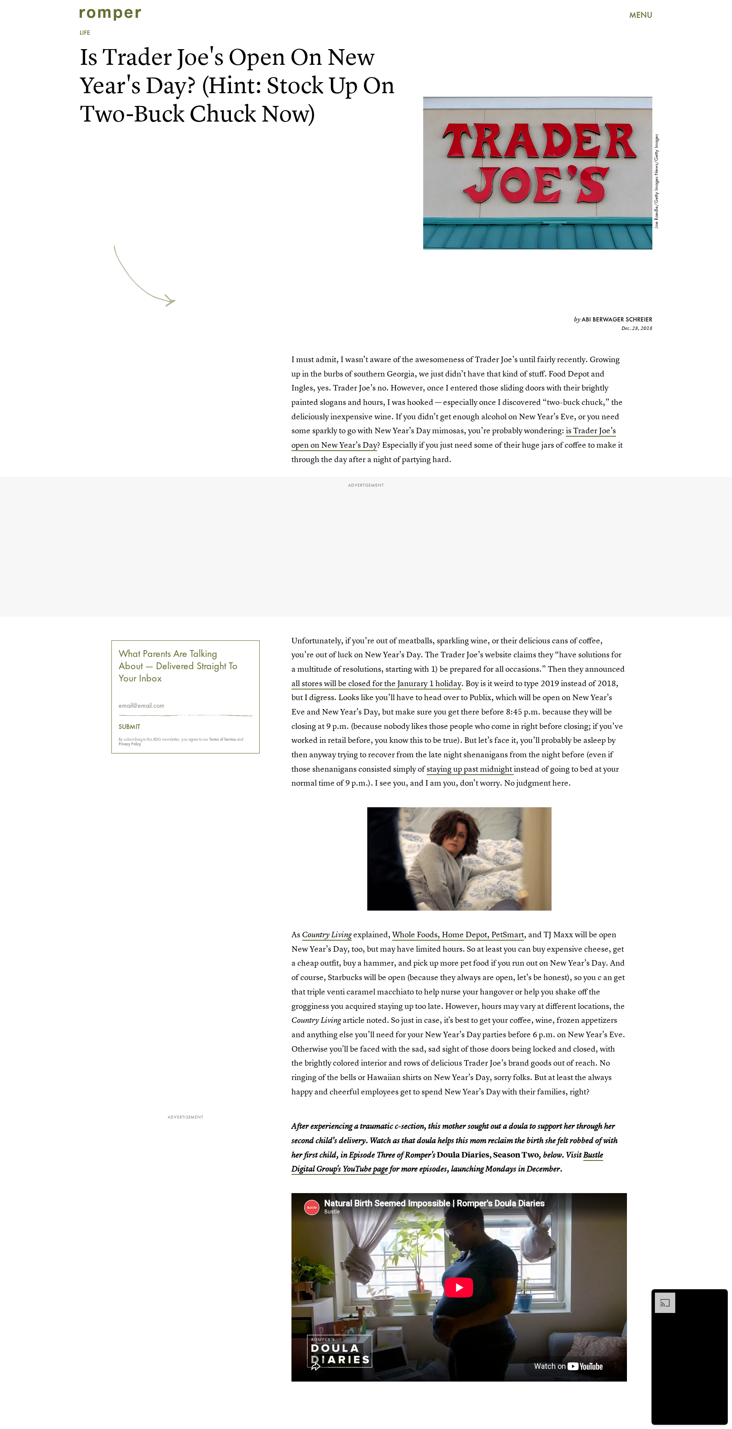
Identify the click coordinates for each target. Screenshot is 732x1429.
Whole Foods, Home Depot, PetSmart (458, 934)
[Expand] (661, 1297)
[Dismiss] (718, 1297)
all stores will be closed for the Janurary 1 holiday (376, 683)
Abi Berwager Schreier (617, 319)
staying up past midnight (470, 769)
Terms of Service (222, 739)
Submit (129, 726)
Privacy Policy (130, 744)
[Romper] (110, 14)
